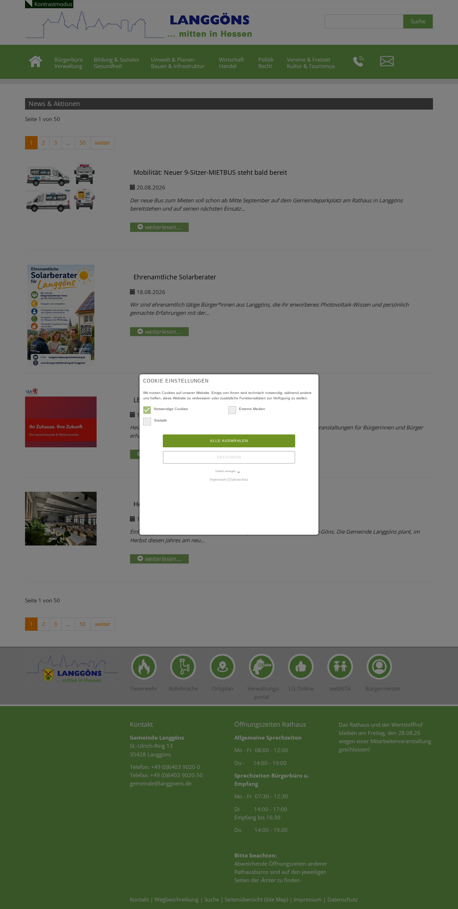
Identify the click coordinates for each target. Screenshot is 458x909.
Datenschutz (238, 479)
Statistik (160, 420)
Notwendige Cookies (171, 409)
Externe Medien (252, 409)
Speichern (229, 457)
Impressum (218, 479)
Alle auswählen (229, 441)
